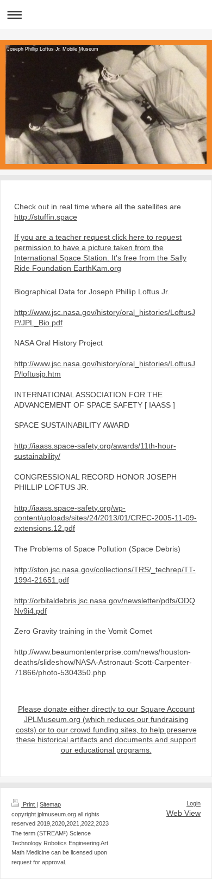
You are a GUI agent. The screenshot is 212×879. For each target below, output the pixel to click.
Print (28, 804)
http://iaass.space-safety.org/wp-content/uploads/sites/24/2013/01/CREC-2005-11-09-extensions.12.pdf (105, 518)
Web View (183, 813)
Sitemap (50, 804)
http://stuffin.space (45, 217)
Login (193, 803)
